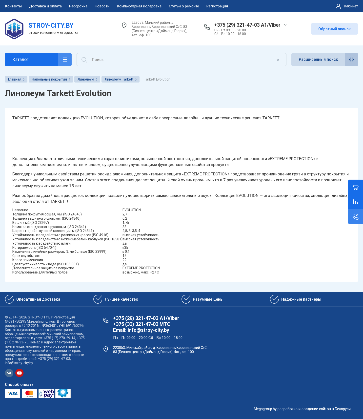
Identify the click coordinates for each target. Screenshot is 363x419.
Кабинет (351, 6)
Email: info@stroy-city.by (141, 330)
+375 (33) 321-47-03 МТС (141, 324)
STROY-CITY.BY (51, 25)
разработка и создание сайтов (304, 409)
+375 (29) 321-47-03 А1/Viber (247, 25)
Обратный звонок (334, 29)
